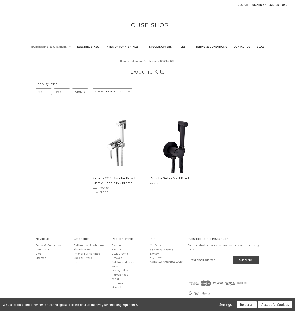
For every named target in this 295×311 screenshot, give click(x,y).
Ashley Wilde (120, 270)
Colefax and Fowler (124, 262)
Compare (117, 139)
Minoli (115, 279)
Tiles (182, 46)
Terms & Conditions (211, 46)
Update (80, 91)
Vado (115, 266)
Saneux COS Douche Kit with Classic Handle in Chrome (115, 180)
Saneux (116, 249)
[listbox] (119, 92)
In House (117, 283)
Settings (225, 304)
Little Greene (120, 253)
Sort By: (99, 91)
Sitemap (41, 258)
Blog (260, 46)
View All (116, 287)
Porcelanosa (120, 274)
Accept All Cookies (275, 304)
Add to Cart (118, 146)
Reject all (246, 304)
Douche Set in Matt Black (170, 178)
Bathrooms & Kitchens (49, 46)
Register (273, 5)
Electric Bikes (88, 46)
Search (243, 5)
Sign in (257, 5)
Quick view (118, 132)
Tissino (116, 245)
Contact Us (242, 46)
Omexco (117, 258)
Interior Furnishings (122, 46)
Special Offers (160, 46)
